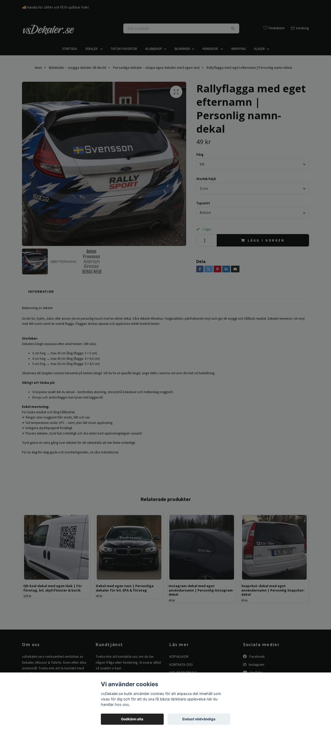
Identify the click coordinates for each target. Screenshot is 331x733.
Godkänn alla (132, 719)
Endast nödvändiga (198, 719)
